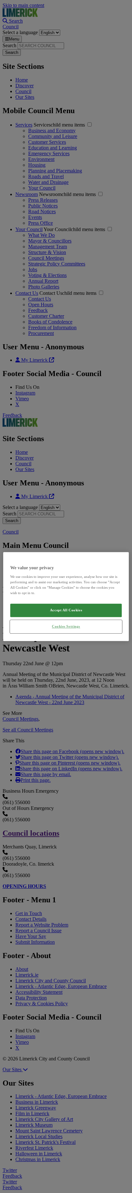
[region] (65, 596)
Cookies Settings (66, 626)
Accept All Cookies (66, 610)
